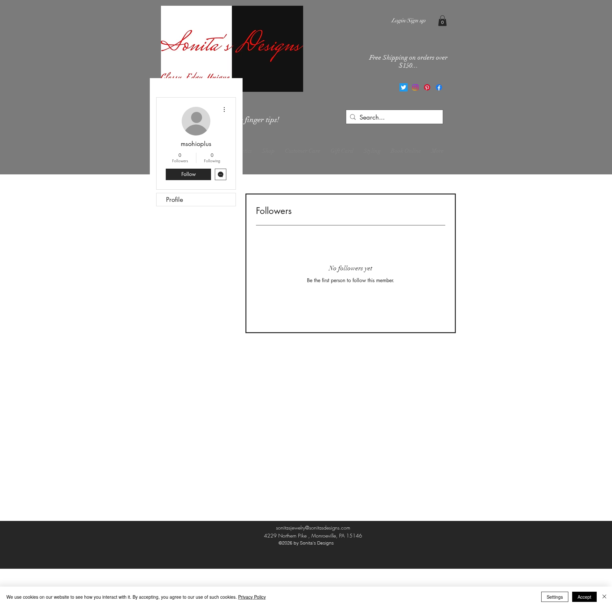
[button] (442, 20)
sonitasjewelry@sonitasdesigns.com (313, 527)
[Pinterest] (427, 87)
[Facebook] (439, 87)
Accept (584, 597)
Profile (174, 199)
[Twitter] (403, 87)
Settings (555, 597)
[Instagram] (415, 87)
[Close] (604, 597)
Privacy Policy (252, 597)
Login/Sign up (408, 20)
